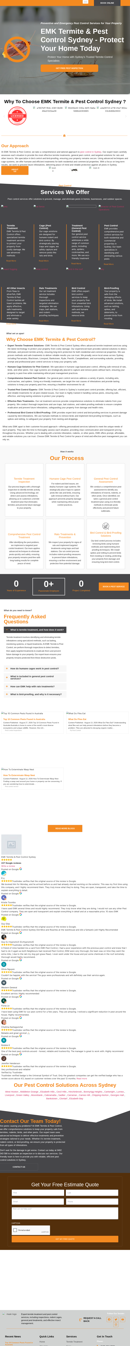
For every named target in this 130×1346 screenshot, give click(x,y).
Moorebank (37, 1095)
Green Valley (22, 1095)
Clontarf (63, 1098)
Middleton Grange (29, 1091)
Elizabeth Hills (47, 1091)
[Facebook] (109, 1319)
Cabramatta (50, 1095)
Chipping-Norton (100, 1095)
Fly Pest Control (75, 730)
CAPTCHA (16, 1223)
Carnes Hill (84, 1095)
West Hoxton (11, 1091)
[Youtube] (122, 1319)
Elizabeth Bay (76, 1098)
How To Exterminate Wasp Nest (19, 775)
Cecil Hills (61, 1091)
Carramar (72, 1095)
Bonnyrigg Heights (93, 1091)
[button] (4, 116)
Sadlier (62, 1095)
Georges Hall (117, 1095)
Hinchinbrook (75, 1091)
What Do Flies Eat (77, 719)
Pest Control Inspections (13, 730)
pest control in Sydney (90, 152)
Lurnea (120, 1091)
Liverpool (10, 1095)
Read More (11, 261)
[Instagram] (115, 1324)
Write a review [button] (8, 866)
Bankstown (52, 1098)
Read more (82, 1078)
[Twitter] (115, 1319)
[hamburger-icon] (85, 2)
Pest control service (11, 786)
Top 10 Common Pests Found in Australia (24, 719)
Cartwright (109, 1091)
